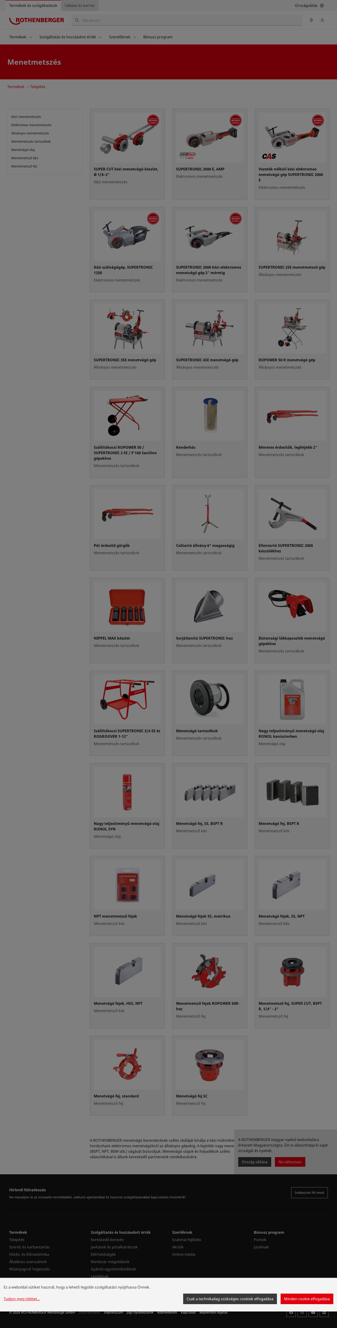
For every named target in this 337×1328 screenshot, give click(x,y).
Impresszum (113, 1312)
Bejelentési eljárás (213, 1312)
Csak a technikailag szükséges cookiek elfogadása (230, 1298)
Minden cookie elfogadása (307, 1298)
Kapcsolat (188, 1312)
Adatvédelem (167, 1312)
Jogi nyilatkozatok (140, 1312)
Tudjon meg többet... (22, 1298)
